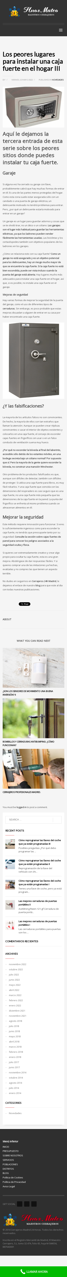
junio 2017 (14, 1067)
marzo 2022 (15, 995)
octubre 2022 (16, 969)
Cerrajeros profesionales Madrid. (22, 792)
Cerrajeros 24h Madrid (43, 581)
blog (37, 585)
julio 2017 (14, 1062)
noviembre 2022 (17, 964)
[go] (57, 820)
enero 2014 (15, 1093)
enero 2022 (15, 1005)
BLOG (6, 1173)
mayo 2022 (15, 984)
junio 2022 (14, 979)
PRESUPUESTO (11, 1151)
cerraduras (9, 308)
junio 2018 (14, 1031)
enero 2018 (15, 1057)
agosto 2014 (15, 1082)
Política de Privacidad (14, 1182)
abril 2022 (14, 990)
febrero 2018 (16, 1051)
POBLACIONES (10, 1164)
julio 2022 (14, 974)
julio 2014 (14, 1088)
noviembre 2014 (17, 1072)
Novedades (58, 80)
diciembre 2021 (17, 1010)
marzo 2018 (15, 1046)
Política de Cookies (13, 1177)
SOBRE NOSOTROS (13, 1155)
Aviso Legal (9, 1186)
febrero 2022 (16, 1000)
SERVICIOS (8, 1159)
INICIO (6, 1146)
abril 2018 (14, 1041)
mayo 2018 (15, 1036)
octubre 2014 (16, 1077)
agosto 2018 (15, 1021)
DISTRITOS (8, 1168)
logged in (22, 807)
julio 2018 (14, 1026)
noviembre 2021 (17, 1015)
